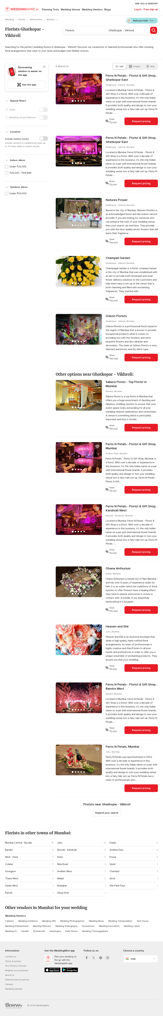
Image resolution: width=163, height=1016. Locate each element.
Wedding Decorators (109, 926)
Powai (113, 857)
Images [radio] (137, 66)
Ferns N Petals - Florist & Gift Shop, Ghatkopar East (131, 78)
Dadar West (11, 885)
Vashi (112, 864)
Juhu (59, 842)
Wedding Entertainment (16, 926)
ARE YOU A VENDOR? (146, 3)
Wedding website (13, 989)
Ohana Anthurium (118, 568)
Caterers (9, 921)
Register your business (16, 970)
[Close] (44, 67)
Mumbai (51, 19)
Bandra (9, 849)
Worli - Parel (11, 857)
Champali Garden (118, 258)
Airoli (112, 878)
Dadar (113, 842)
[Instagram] (107, 958)
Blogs (107, 9)
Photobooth (39, 931)
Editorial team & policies (17, 979)
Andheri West (64, 871)
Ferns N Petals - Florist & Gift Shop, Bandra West (131, 687)
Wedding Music (96, 921)
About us (9, 975)
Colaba (9, 864)
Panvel (8, 892)
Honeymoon (88, 926)
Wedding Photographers (72, 921)
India (133, 958)
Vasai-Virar (63, 892)
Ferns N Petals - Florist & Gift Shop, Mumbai (131, 446)
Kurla (60, 857)
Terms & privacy (13, 961)
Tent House (143, 921)
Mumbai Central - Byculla (18, 842)
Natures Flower (117, 200)
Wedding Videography (66, 926)
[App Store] (52, 971)
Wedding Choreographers (95, 931)
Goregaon (10, 871)
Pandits (25, 931)
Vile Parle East (117, 885)
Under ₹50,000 (18, 193)
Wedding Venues (70, 9)
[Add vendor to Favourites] (97, 78)
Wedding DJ (11, 931)
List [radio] (121, 66)
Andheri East (117, 849)
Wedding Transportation (120, 921)
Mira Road (62, 864)
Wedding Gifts (49, 921)
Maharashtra (36, 19)
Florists (22, 19)
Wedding (9, 19)
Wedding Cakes (132, 926)
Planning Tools (50, 9)
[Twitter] (93, 958)
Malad (60, 878)
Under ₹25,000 (18, 166)
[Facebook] (86, 958)
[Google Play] (70, 971)
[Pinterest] (100, 958)
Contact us (10, 956)
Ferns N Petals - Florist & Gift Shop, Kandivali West (131, 508)
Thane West (11, 878)
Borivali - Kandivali (67, 849)
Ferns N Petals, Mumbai (122, 747)
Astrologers (55, 931)
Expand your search (106, 812)
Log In (138, 9)
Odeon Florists (116, 316)
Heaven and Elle (117, 626)
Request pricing (141, 121)
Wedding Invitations (28, 921)
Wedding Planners (42, 926)
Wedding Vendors (92, 9)
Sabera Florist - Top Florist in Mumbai (126, 384)
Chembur (115, 871)
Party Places (71, 931)
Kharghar (62, 885)
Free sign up (151, 9)
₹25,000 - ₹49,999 (20, 173)
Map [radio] (152, 66)
